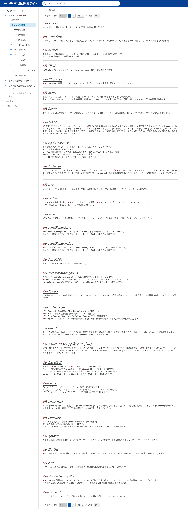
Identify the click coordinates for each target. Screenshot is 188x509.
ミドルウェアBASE (17, 15)
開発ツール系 (20, 75)
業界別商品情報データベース (21, 81)
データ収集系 (20, 40)
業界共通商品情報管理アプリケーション (22, 87)
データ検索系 (20, 65)
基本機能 (15, 20)
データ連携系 (20, 35)
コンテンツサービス (14, 101)
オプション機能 (18, 25)
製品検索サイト (23, 3)
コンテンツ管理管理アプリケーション (22, 94)
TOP (44, 10)
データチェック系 (22, 45)
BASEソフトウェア (15, 11)
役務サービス (11, 106)
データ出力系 (20, 60)
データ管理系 (20, 29)
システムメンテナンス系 (24, 70)
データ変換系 (20, 50)
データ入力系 (20, 55)
